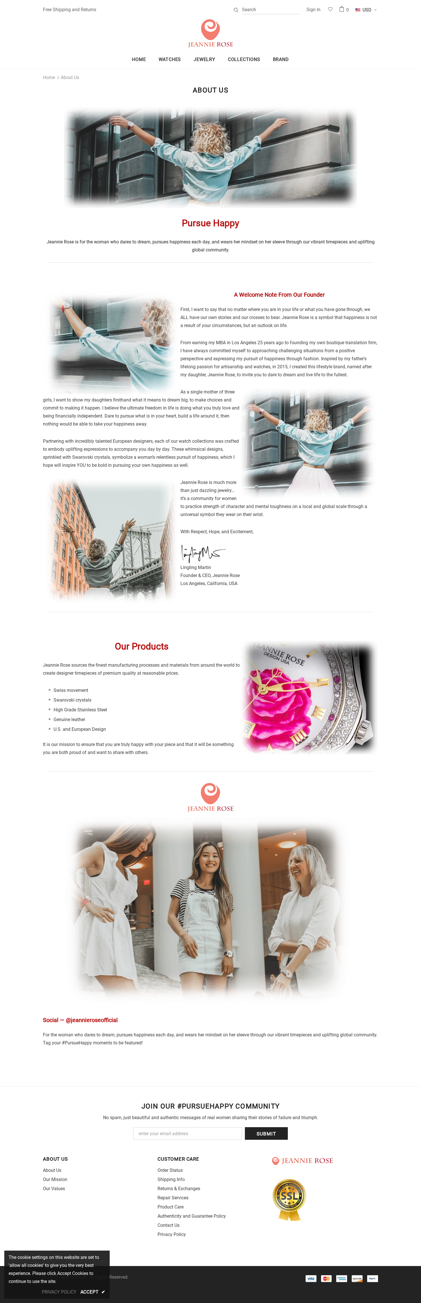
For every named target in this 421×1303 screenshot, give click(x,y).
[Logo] (210, 33)
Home (49, 77)
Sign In (313, 9)
